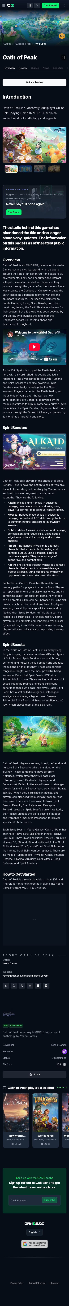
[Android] (64, 1064)
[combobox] (30, 5)
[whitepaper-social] (14, 986)
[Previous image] (8, 144)
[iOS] (59, 1064)
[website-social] (6, 986)
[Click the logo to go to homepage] (34, 1223)
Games (7, 44)
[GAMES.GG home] (11, 5)
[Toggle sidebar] (64, 5)
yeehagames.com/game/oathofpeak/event (25, 975)
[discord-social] (30, 986)
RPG (9, 1139)
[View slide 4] (54, 168)
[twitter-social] (22, 986)
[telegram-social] (46, 986)
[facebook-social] (38, 986)
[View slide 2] (25, 168)
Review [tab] (23, 68)
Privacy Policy (17, 1283)
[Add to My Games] (63, 57)
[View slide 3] (40, 168)
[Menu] (4, 5)
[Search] (37, 5)
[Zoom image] (34, 145)
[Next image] (60, 144)
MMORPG (38, 1139)
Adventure (17, 1139)
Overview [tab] (9, 68)
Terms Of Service (37, 1283)
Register (55, 1283)
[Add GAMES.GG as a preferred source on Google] (34, 1244)
